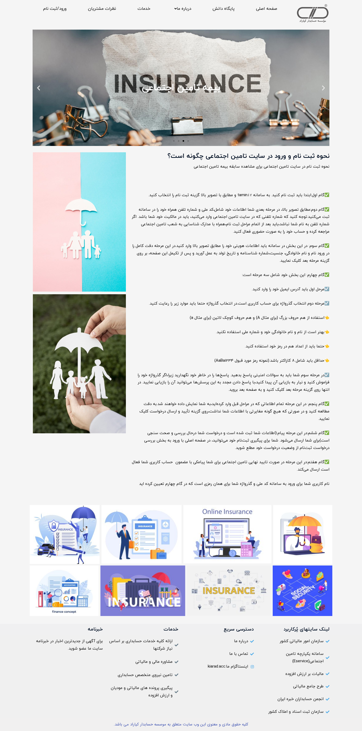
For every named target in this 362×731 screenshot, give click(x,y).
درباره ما (184, 9)
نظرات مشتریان (102, 9)
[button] (181, 9)
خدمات (144, 9)
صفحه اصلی (266, 9)
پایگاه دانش (224, 9)
